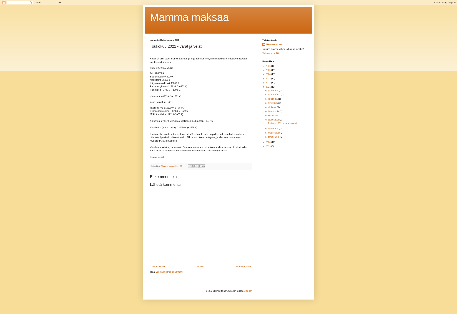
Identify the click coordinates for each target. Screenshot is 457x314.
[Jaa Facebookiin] (200, 166)
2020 (268, 142)
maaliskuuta (274, 133)
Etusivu (200, 266)
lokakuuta (273, 99)
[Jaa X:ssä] (197, 166)
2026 (268, 66)
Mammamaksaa (274, 44)
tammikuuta (274, 137)
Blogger (248, 291)
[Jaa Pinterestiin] (203, 166)
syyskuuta (273, 103)
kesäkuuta (273, 115)
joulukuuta (273, 90)
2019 (268, 146)
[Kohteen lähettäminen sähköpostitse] (190, 166)
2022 (268, 82)
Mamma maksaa (189, 17)
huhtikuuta (273, 128)
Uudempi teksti (158, 266)
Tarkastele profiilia (271, 53)
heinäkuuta (274, 111)
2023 (268, 78)
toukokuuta (273, 120)
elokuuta (272, 107)
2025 (268, 70)
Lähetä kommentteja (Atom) (169, 272)
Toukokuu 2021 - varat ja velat (282, 123)
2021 (268, 87)
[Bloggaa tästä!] (193, 166)
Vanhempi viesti (243, 266)
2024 (268, 74)
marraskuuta (274, 94)
